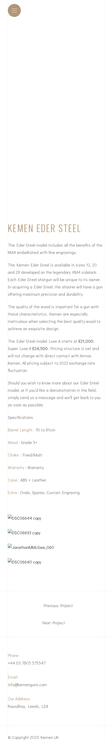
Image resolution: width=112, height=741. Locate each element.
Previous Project (58, 605)
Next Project (54, 623)
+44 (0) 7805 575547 (26, 663)
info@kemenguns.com (27, 684)
